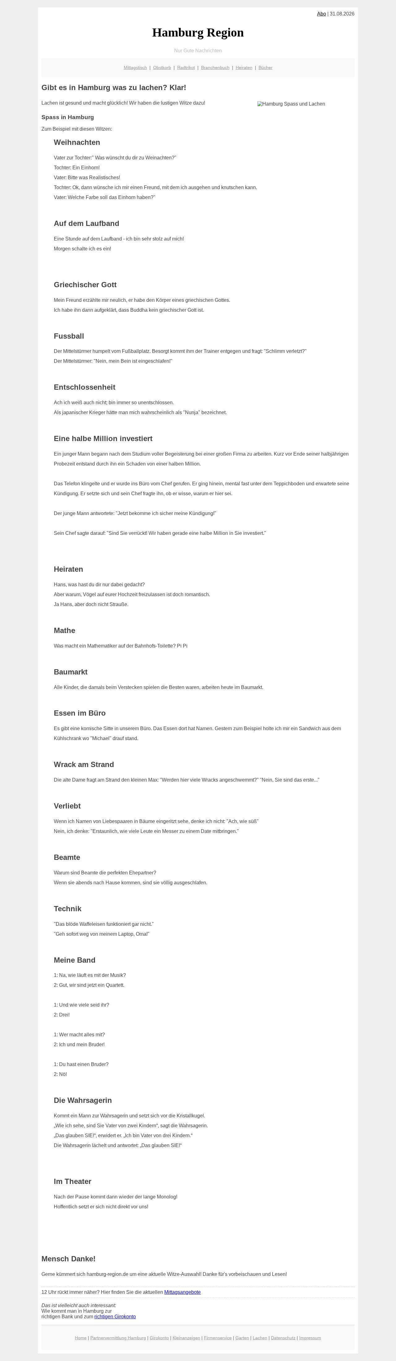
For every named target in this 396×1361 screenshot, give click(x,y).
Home (81, 1337)
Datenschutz (283, 1337)
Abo (321, 13)
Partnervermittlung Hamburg (118, 1337)
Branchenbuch (215, 67)
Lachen (260, 1337)
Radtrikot (186, 67)
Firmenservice (218, 1337)
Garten (242, 1337)
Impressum (310, 1337)
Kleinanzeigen (186, 1337)
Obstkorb (162, 67)
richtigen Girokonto (115, 1316)
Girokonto (159, 1337)
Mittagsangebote (182, 1292)
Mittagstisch (135, 67)
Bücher (266, 67)
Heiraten (244, 67)
